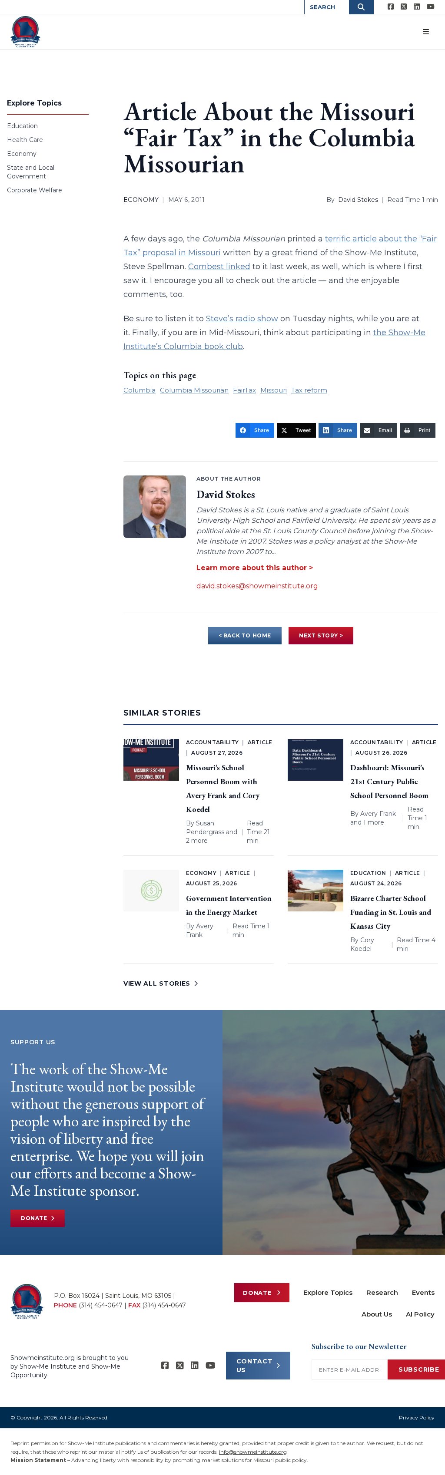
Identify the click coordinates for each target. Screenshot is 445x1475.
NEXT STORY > (321, 635)
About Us (377, 1314)
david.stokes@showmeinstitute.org (257, 586)
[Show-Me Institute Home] (25, 31)
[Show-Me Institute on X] (404, 7)
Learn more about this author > (254, 568)
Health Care (25, 140)
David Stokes (358, 200)
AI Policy (420, 1314)
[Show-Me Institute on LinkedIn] (417, 7)
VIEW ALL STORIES (156, 983)
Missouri (273, 390)
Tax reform (309, 390)
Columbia (139, 390)
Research (382, 1292)
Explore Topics (327, 1292)
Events (423, 1292)
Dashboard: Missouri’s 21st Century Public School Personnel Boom (389, 781)
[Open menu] (426, 31)
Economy (22, 154)
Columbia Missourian (194, 390)
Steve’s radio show (242, 318)
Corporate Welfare (34, 190)
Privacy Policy (417, 1417)
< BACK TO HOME (245, 635)
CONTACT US (254, 1365)
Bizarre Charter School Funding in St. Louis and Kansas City (390, 912)
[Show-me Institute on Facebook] (391, 7)
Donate (34, 1218)
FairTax (244, 390)
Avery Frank (378, 814)
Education (22, 126)
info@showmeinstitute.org (253, 1452)
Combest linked (219, 266)
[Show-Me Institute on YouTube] (431, 7)
